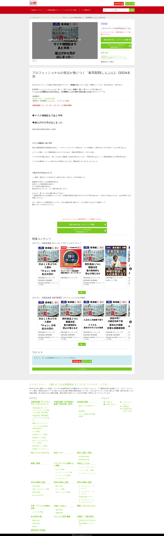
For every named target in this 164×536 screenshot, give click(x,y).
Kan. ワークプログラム (40, 453)
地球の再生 (59, 510)
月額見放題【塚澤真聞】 (45, 280)
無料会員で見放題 (38, 530)
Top (30, 17)
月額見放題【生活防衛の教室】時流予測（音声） (64, 403)
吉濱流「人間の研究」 (86, 516)
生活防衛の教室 (84, 456)
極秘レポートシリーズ (40, 423)
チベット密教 (60, 489)
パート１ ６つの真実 (63, 475)
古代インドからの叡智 (63, 492)
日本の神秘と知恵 (38, 482)
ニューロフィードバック (87, 473)
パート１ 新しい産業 (86, 470)
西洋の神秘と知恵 (84, 482)
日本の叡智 (36, 486)
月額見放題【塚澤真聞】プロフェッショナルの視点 (114, 58)
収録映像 (82, 411)
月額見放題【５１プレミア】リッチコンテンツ (46, 17)
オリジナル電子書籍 (62, 516)
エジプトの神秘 (37, 512)
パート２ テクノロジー (87, 467)
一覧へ (81, 292)
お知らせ (109, 402)
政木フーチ (58, 453)
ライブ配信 (36, 431)
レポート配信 (60, 469)
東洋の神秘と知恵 (61, 482)
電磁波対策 (59, 513)
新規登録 (118, 4)
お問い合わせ (110, 404)
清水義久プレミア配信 (111, 280)
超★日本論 (36, 492)
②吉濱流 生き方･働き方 (87, 520)
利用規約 (126, 406)
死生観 (34, 526)
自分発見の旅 (36, 516)
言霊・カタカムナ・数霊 (40, 489)
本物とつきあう (60, 506)
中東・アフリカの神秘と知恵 (41, 507)
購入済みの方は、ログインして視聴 (116, 40)
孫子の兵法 (59, 486)
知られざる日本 (37, 495)
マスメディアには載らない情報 (64, 464)
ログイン (129, 4)
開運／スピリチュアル (86, 506)
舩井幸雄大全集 (84, 460)
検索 (131, 10)
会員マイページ (37, 10)
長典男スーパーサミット (40, 449)
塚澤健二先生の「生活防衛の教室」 (44, 98)
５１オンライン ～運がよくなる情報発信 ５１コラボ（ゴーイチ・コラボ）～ (70, 384)
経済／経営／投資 (84, 453)
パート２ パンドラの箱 (63, 472)
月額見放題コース (54, 10)
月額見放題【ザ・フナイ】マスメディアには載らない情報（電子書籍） (40, 410)
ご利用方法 (86, 10)
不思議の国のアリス (85, 497)
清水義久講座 (82, 402)
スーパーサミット (61, 478)
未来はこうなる (83, 463)
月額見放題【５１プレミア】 (46, 277)
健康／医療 (35, 463)
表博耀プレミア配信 (39, 437)
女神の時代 (36, 523)
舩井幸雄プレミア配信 (40, 446)
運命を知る (36, 520)
